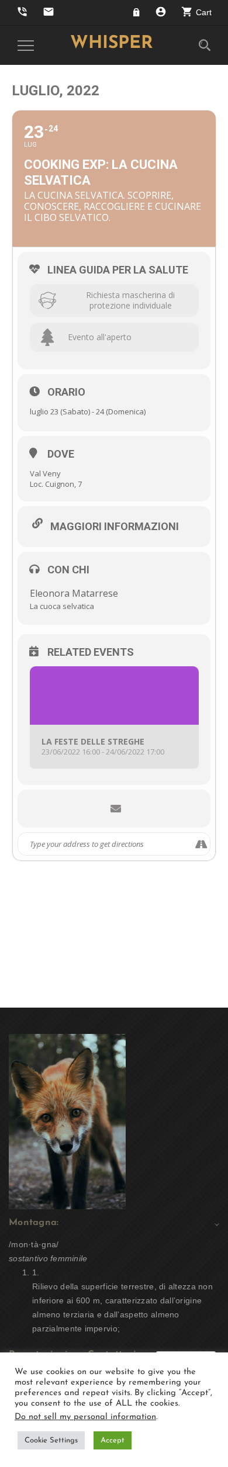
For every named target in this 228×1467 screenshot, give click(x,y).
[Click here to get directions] (201, 844)
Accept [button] (113, 1440)
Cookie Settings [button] (51, 1440)
